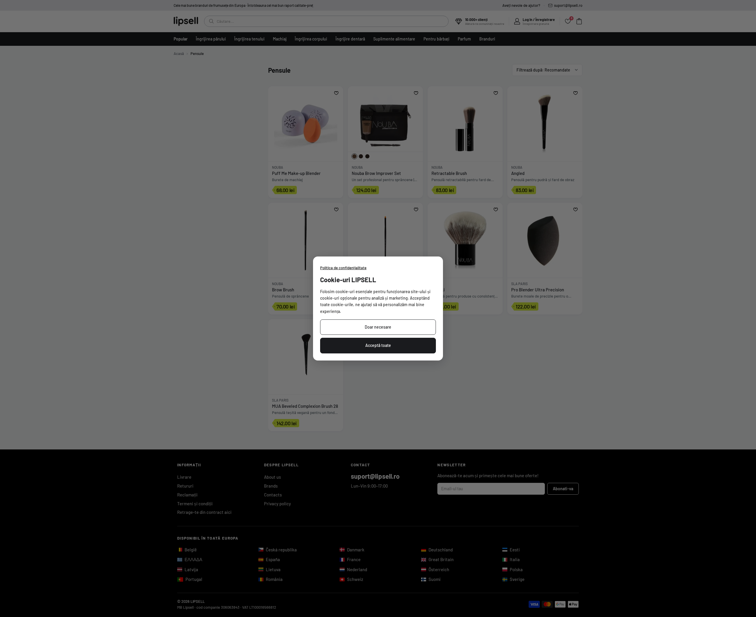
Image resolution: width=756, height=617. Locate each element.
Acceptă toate (378, 345)
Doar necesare (378, 326)
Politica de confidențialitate (343, 267)
